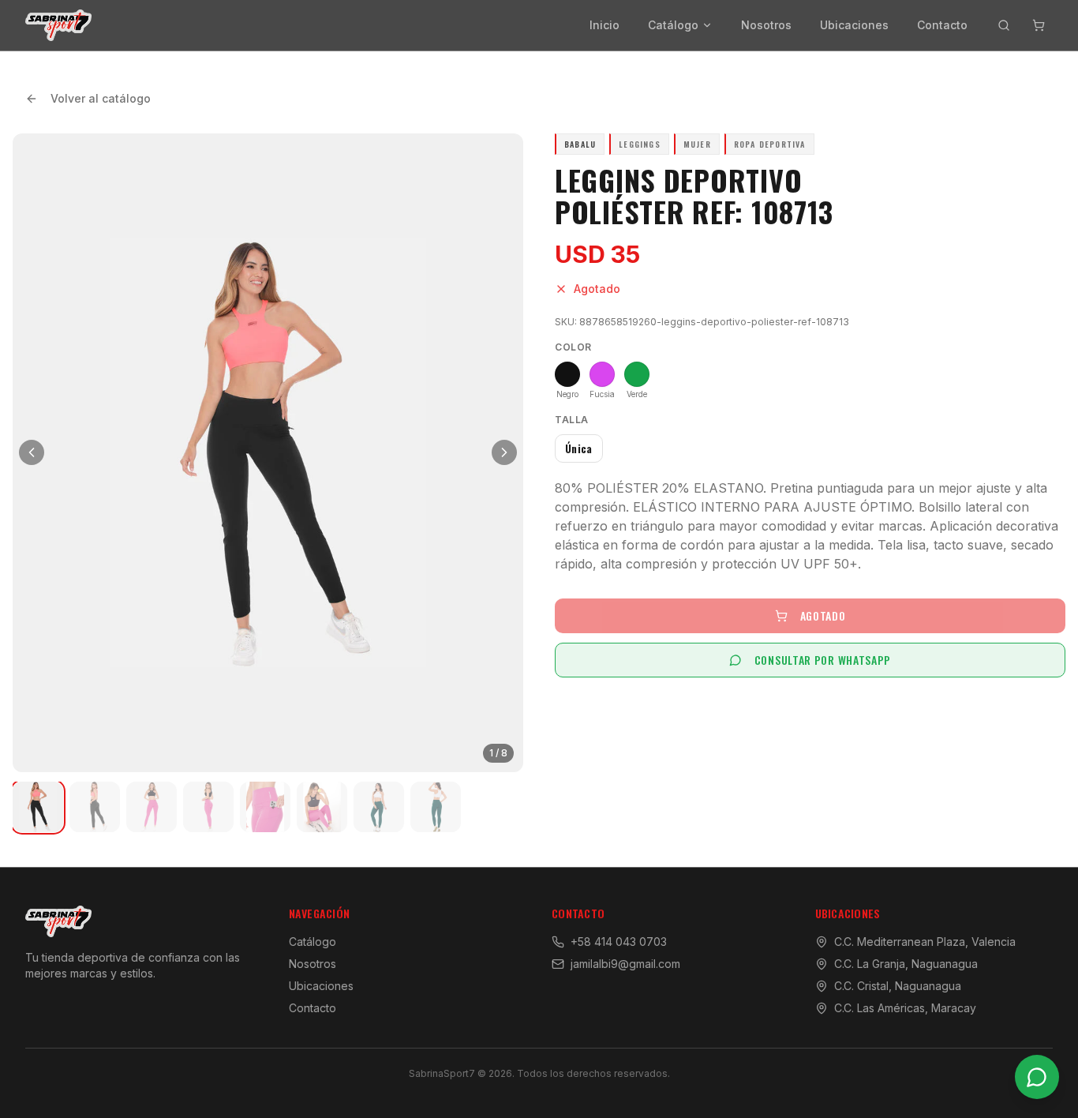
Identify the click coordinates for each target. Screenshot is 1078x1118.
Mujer (697, 144)
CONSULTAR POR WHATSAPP (822, 659)
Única (579, 448)
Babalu (580, 144)
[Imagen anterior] (31, 452)
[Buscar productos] (1004, 25)
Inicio (604, 25)
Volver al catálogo (101, 98)
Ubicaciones (854, 25)
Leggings (640, 144)
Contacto (942, 25)
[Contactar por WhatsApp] (1037, 1077)
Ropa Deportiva (770, 144)
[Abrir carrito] (1038, 25)
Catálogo (673, 25)
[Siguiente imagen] (504, 452)
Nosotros (766, 25)
